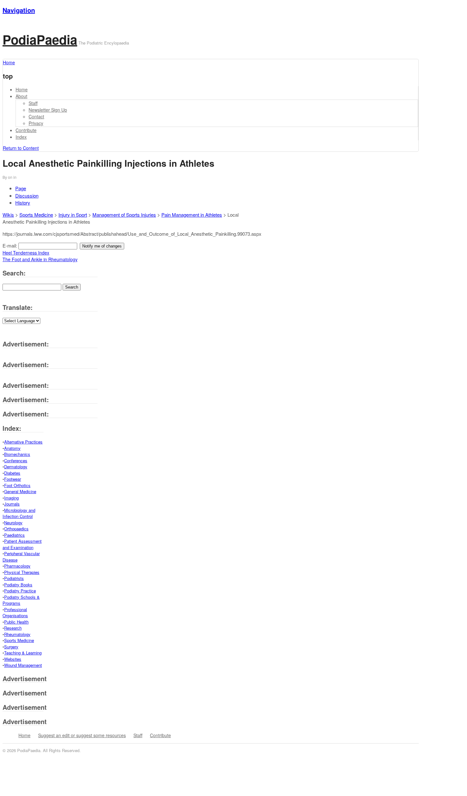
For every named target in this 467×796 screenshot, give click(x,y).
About (21, 96)
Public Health (16, 622)
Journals (12, 504)
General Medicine (20, 491)
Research (13, 628)
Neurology (13, 523)
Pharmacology (17, 566)
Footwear (12, 479)
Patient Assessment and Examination (22, 544)
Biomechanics (17, 454)
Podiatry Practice (20, 591)
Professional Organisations (15, 612)
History (22, 202)
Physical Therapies (21, 572)
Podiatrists (14, 578)
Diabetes (12, 473)
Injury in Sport (72, 214)
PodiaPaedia (40, 39)
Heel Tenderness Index (26, 252)
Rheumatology (17, 634)
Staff (33, 103)
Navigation (19, 10)
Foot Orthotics (17, 485)
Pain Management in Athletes (191, 214)
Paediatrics (14, 535)
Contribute (26, 130)
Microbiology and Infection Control (19, 513)
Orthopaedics (16, 529)
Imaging (11, 498)
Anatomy (12, 448)
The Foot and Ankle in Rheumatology (40, 259)
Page (20, 188)
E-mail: (10, 245)
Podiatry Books (18, 585)
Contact (36, 116)
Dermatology (15, 467)
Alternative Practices (23, 442)
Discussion (26, 195)
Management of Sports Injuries (124, 214)
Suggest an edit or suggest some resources (82, 735)
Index (21, 137)
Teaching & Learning (23, 653)
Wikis (8, 214)
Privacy (36, 123)
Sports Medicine (36, 214)
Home (22, 89)
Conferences (15, 460)
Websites (12, 659)
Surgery (11, 647)
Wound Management (23, 665)
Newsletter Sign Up (48, 110)
